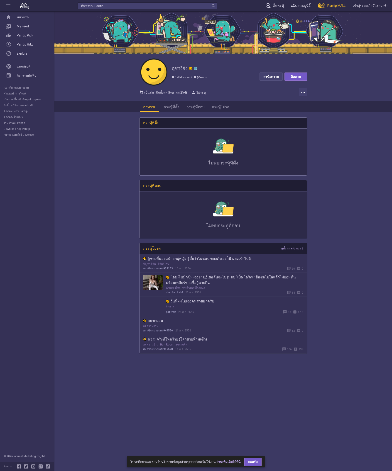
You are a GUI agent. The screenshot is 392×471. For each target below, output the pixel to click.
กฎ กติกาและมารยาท (16, 87)
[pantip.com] (25, 5)
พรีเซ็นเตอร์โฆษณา (193, 288)
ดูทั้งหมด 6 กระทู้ (292, 248)
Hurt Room (167, 344)
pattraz (171, 312)
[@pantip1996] (48, 466)
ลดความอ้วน (150, 326)
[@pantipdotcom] (41, 466)
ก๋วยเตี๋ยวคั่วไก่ (174, 292)
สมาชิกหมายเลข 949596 (158, 330)
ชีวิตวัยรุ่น (163, 264)
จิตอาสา (171, 306)
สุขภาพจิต (181, 344)
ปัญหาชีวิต (149, 264)
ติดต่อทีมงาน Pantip (15, 111)
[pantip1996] (34, 466)
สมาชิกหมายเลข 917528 (158, 349)
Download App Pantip (17, 128)
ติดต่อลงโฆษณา (13, 117)
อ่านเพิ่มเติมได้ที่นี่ (228, 462)
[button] (8, 5)
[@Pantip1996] (27, 466)
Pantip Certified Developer (19, 134)
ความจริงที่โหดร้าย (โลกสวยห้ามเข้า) (177, 339)
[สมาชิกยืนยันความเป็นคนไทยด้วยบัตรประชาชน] (191, 68)
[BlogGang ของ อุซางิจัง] (196, 68)
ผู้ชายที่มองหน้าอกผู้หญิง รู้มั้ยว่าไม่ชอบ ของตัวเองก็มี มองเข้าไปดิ (199, 258)
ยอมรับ (253, 462)
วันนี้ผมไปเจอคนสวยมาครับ (192, 301)
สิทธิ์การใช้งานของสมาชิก (19, 105)
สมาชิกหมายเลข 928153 (158, 268)
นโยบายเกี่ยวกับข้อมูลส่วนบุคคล (22, 99)
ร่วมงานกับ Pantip (14, 123)
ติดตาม (296, 76)
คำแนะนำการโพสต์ (15, 93)
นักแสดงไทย (173, 288)
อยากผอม (155, 321)
